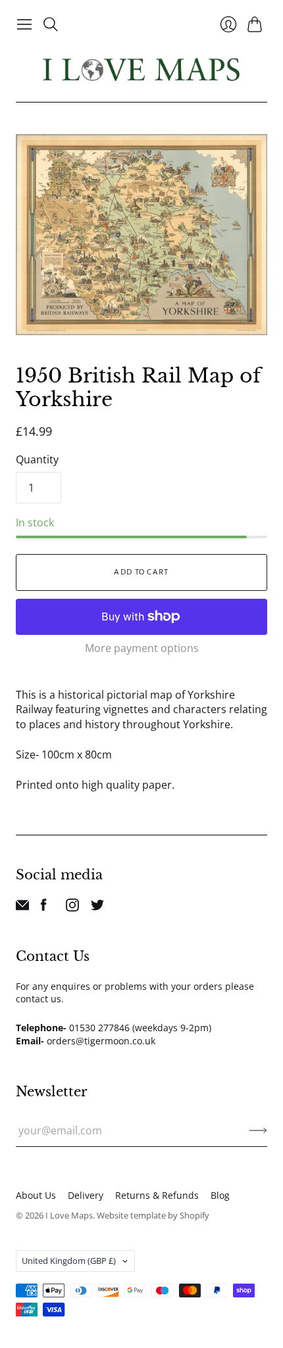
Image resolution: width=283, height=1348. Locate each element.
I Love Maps (69, 1215)
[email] (22, 907)
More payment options (142, 648)
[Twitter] (97, 907)
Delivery (85, 1195)
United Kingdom (69, 1261)
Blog (220, 1195)
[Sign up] (258, 1130)
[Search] (50, 24)
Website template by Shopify (153, 1215)
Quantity (37, 459)
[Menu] (24, 24)
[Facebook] (44, 907)
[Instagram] (72, 907)
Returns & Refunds (157, 1195)
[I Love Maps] (141, 69)
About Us (36, 1195)
